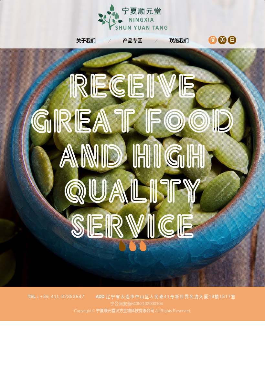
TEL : (33, 296)
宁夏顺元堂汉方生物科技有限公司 (132, 17)
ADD (100, 296)
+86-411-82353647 (62, 296)
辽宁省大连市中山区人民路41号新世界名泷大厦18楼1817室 (171, 296)
